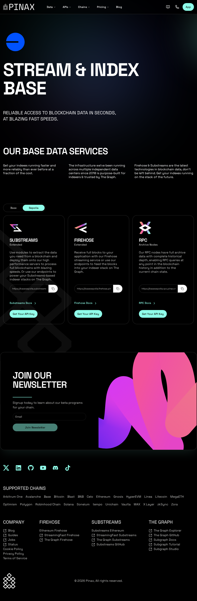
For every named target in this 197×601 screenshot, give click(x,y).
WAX (137, 504)
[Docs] (168, 7)
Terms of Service (15, 558)
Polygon (26, 504)
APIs (65, 6)
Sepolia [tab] (33, 207)
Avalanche (33, 496)
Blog (119, 6)
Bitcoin (59, 496)
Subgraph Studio (166, 549)
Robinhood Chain (48, 504)
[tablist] (24, 208)
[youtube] (43, 468)
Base (47, 496)
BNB (81, 496)
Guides (13, 535)
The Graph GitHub (166, 535)
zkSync (162, 504)
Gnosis (118, 496)
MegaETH (177, 496)
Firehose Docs (83, 302)
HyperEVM (133, 496)
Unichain (111, 504)
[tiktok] (68, 468)
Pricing (101, 6)
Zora (174, 504)
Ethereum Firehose (53, 530)
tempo (97, 504)
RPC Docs (145, 302)
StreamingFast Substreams (116, 535)
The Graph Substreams (113, 540)
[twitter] (6, 468)
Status (13, 544)
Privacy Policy (13, 553)
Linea (148, 496)
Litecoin (161, 496)
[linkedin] (18, 468)
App (188, 6)
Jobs (11, 540)
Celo (90, 496)
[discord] (55, 468)
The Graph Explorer (167, 530)
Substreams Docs (21, 302)
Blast (71, 496)
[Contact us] (177, 7)
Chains (82, 6)
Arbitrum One (13, 496)
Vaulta (126, 504)
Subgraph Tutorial (167, 544)
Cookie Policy (13, 549)
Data (50, 6)
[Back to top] (9, 581)
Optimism (10, 504)
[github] (31, 468)
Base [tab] (13, 207)
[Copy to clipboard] (53, 289)
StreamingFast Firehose (61, 535)
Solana (69, 504)
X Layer (148, 504)
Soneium (83, 504)
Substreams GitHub (111, 544)
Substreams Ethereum (108, 530)
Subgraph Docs (165, 540)
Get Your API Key (23, 313)
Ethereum (103, 496)
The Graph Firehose (58, 540)
